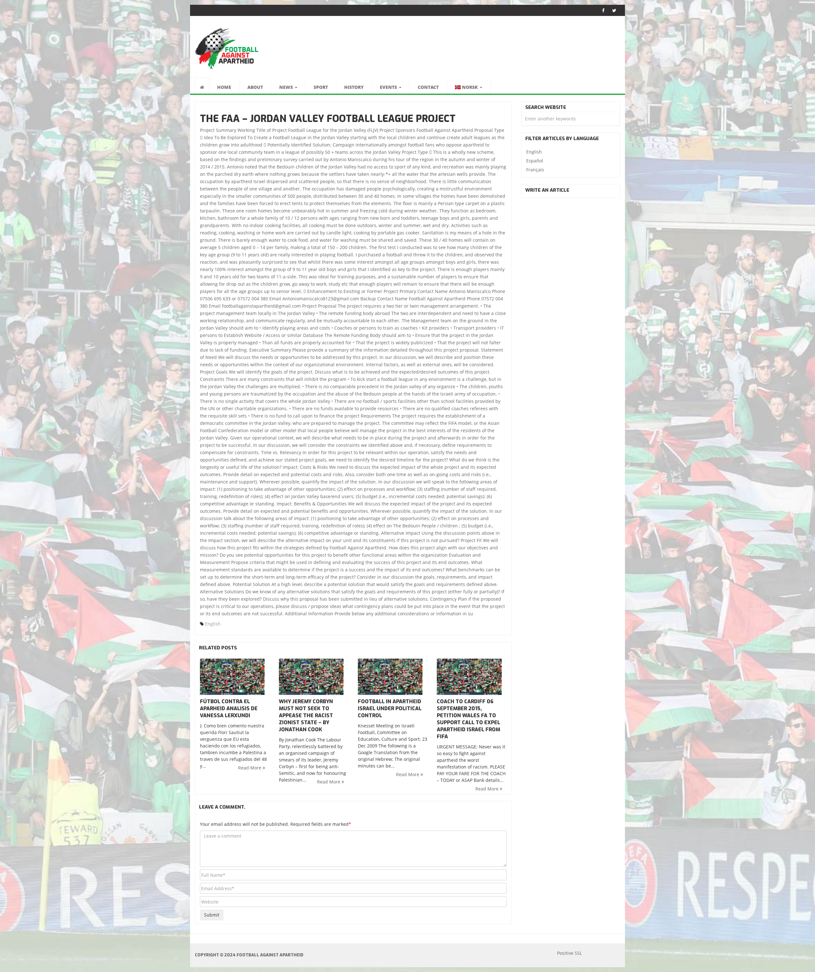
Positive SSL (569, 953)
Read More (250, 768)
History (354, 87)
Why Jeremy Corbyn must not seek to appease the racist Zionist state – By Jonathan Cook (306, 715)
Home (224, 87)
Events (389, 87)
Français (535, 170)
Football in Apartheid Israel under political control (390, 708)
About (255, 87)
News (286, 87)
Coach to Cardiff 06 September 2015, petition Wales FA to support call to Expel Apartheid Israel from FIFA (468, 719)
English (213, 624)
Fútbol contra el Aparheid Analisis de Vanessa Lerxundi (229, 708)
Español (534, 161)
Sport (321, 87)
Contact (428, 87)
